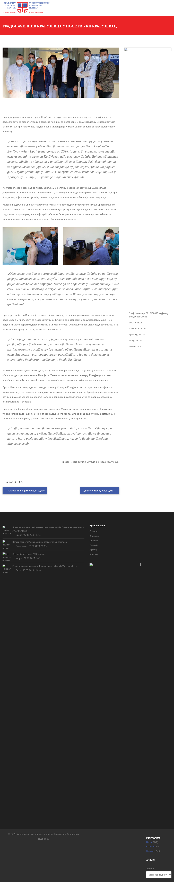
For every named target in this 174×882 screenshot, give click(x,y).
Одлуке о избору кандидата (98, 490)
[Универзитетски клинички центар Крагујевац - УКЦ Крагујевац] (26, 8)
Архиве (150, 868)
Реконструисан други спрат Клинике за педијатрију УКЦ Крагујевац (44, 566)
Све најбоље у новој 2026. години (28, 554)
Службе (94, 545)
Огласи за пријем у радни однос (26, 490)
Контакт (94, 554)
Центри (94, 540)
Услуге (93, 549)
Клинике (94, 536)
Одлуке (150, 851)
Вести (149, 842)
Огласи (94, 531)
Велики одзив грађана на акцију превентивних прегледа (39, 542)
